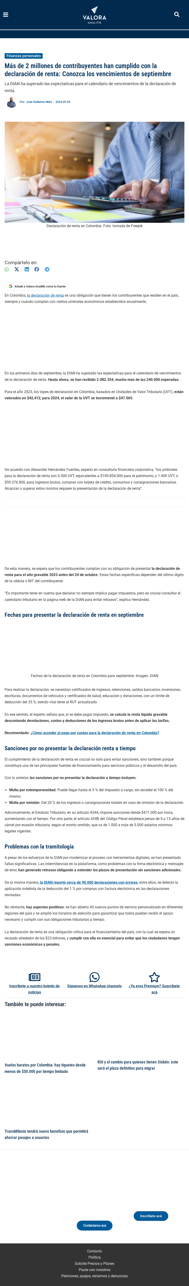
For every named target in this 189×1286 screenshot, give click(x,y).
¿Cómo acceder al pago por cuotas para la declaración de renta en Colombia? (95, 733)
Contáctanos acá (94, 1225)
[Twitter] (14, 1203)
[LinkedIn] (27, 269)
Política (95, 1257)
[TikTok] (40, 1203)
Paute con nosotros (94, 1270)
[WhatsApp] (7, 269)
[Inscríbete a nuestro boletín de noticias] (34, 977)
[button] (177, 15)
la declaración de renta (45, 295)
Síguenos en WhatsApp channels (94, 986)
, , (88, 882)
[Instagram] (31, 1203)
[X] (16, 269)
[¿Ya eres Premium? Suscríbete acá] (154, 977)
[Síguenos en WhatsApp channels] (94, 977)
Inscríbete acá (151, 1216)
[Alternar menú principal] (6, 14)
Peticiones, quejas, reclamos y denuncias (94, 1276)
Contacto (94, 1251)
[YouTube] (48, 1203)
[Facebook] (36, 269)
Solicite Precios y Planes (94, 1263)
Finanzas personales (23, 56)
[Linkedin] (23, 1203)
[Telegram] (47, 269)
